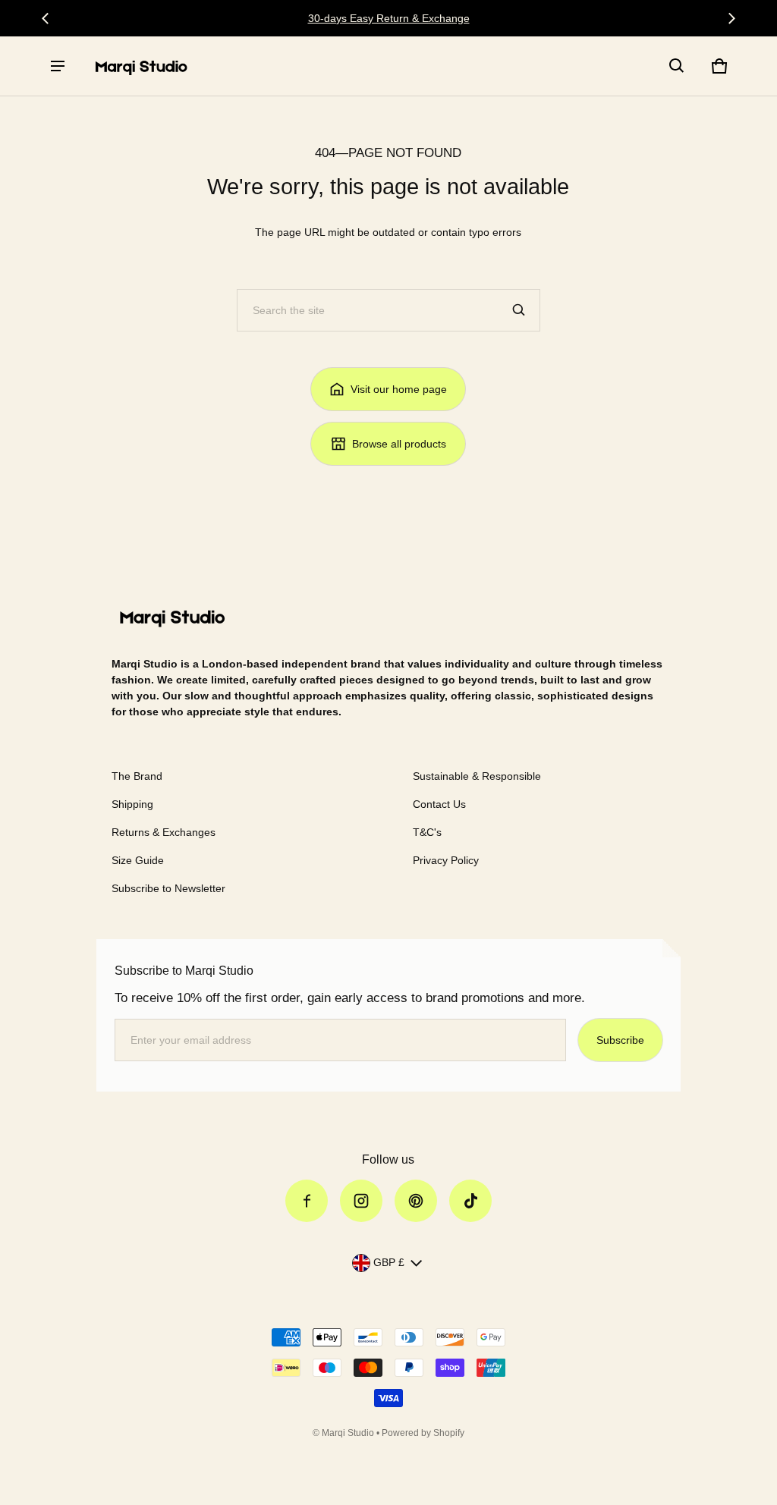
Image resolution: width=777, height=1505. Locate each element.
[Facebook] (306, 1201)
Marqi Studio (348, 1433)
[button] (677, 66)
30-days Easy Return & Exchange (389, 18)
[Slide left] (45, 18)
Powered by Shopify (423, 1433)
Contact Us (439, 804)
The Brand (137, 776)
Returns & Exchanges (163, 832)
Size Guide (138, 860)
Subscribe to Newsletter (168, 888)
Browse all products (399, 444)
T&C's (427, 832)
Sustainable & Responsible (477, 776)
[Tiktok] (470, 1201)
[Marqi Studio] (141, 66)
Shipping (132, 804)
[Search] (519, 310)
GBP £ (388, 1262)
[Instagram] (361, 1201)
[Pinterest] (416, 1201)
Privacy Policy (446, 860)
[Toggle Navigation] (57, 66)
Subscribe (620, 1040)
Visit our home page (399, 389)
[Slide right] (731, 18)
